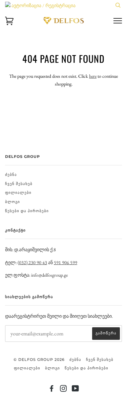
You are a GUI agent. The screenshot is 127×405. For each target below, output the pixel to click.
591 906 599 (65, 262)
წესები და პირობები (27, 210)
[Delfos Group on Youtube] (75, 389)
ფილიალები (18, 192)
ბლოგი (12, 201)
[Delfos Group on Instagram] (63, 389)
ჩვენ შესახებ (19, 183)
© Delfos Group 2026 (39, 359)
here (93, 76)
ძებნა (11, 174)
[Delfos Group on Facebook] (51, 389)
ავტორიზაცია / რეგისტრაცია (43, 5)
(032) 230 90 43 (32, 262)
